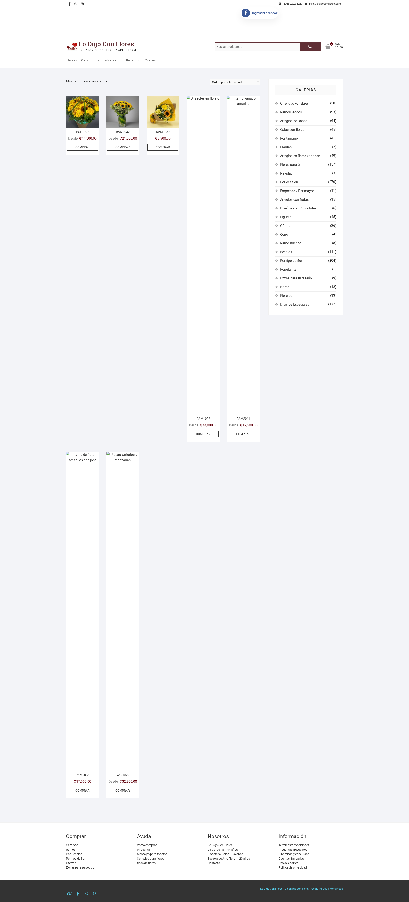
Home (284, 287)
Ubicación (133, 60)
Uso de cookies (288, 863)
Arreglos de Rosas (293, 121)
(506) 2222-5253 (292, 3)
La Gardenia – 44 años (223, 849)
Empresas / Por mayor (297, 191)
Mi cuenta (143, 849)
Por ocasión (289, 182)
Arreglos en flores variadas (300, 156)
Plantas (286, 147)
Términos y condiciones (294, 845)
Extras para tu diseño (296, 278)
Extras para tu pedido (80, 867)
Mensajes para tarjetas (152, 854)
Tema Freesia (310, 888)
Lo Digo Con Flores (106, 44)
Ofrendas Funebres (294, 103)
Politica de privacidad (293, 867)
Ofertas (285, 226)
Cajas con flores (292, 130)
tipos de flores (146, 863)
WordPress (336, 888)
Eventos (286, 252)
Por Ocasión (74, 854)
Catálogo (88, 60)
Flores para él (290, 165)
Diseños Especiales (294, 304)
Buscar (310, 46)
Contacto (214, 863)
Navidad (286, 173)
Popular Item (289, 269)
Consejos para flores (150, 858)
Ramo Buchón (290, 243)
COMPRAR (82, 147)
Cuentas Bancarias (291, 858)
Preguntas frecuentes (293, 849)
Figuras (285, 217)
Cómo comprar (147, 845)
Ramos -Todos (291, 112)
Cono (284, 234)
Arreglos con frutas (294, 200)
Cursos (150, 60)
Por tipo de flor (291, 261)
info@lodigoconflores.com (324, 3)
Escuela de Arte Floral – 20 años (229, 858)
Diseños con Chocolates (298, 208)
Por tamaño (289, 138)
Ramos (70, 849)
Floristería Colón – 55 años (225, 854)
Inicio (72, 60)
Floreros (286, 296)
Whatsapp (113, 60)
